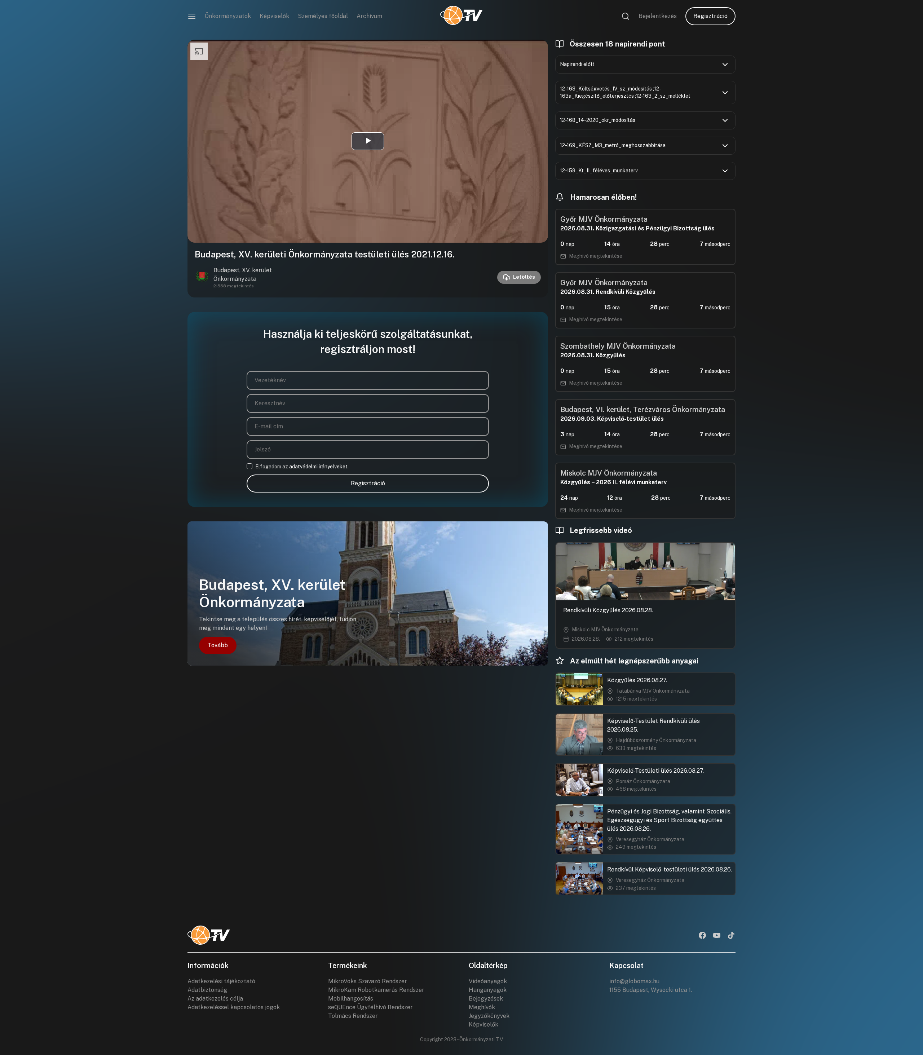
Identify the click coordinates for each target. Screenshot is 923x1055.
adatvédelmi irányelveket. (319, 466)
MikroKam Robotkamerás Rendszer (376, 989)
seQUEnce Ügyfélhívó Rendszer (370, 1007)
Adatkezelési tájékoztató (221, 981)
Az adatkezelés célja (215, 998)
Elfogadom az (302, 466)
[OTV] (461, 16)
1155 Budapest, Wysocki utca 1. (650, 989)
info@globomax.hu (634, 981)
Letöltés (524, 277)
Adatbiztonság (207, 989)
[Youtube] (716, 936)
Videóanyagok (488, 981)
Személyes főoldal (323, 16)
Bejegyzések (486, 998)
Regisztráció (710, 16)
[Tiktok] (731, 936)
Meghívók (482, 1007)
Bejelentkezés (658, 16)
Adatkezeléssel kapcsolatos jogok (233, 1007)
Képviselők (274, 16)
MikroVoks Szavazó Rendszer (367, 981)
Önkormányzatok (228, 16)
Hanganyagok (488, 989)
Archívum (369, 16)
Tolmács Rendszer (353, 1015)
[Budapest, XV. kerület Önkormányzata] (202, 277)
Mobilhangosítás (350, 998)
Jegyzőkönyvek (489, 1015)
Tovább (218, 645)
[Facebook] (702, 936)
